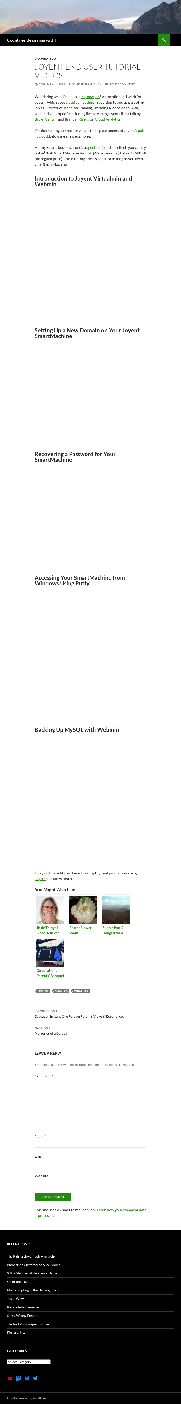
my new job (90, 96)
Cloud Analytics (108, 119)
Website (41, 1176)
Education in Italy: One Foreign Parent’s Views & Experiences (79, 1013)
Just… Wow (15, 1299)
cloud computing (79, 102)
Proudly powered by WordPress (26, 1398)
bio (37, 58)
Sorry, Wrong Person (22, 1315)
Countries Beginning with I (32, 40)
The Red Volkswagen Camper (28, 1324)
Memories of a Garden (51, 1030)
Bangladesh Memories (23, 1307)
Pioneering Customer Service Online (33, 1265)
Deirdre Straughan (87, 84)
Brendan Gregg (77, 119)
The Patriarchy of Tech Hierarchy (31, 1256)
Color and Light (18, 1282)
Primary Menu (175, 40)
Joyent (40, 878)
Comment (44, 1076)
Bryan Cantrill (46, 119)
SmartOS (61, 991)
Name (40, 1136)
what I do (48, 58)
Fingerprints (16, 1332)
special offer (96, 147)
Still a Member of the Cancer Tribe (32, 1273)
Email (40, 1156)
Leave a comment (122, 84)
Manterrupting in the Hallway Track (33, 1290)
